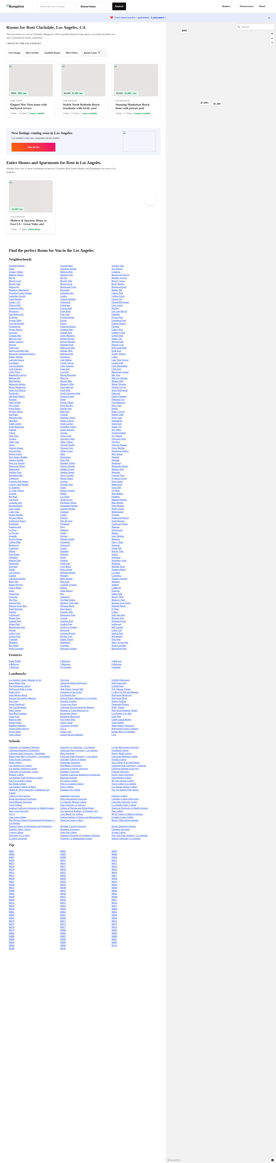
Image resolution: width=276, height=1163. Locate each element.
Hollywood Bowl (119, 698)
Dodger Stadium (118, 701)
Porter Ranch (15, 408)
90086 (11, 936)
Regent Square (66, 478)
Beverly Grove (118, 281)
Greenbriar (65, 542)
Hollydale (13, 566)
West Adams (117, 454)
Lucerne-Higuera (68, 633)
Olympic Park (66, 484)
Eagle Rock (65, 311)
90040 (11, 891)
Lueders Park (66, 624)
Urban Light (65, 732)
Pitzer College (15, 762)
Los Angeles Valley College (123, 805)
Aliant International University (23, 799)
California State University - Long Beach (78, 756)
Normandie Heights (69, 506)
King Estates (117, 481)
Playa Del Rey (66, 405)
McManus (13, 642)
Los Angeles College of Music (22, 787)
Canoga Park (117, 293)
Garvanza (13, 332)
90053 (63, 903)
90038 (63, 888)
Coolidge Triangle (68, 585)
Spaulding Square (68, 427)
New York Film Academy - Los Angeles (129, 835)
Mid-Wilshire (15, 381)
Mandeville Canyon (17, 375)
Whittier (12, 612)
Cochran (64, 481)
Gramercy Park (118, 332)
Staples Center (15, 722)
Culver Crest (14, 633)
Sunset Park (116, 594)
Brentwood (14, 287)
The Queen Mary (68, 719)
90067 (11, 918)
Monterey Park (118, 600)
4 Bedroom (14, 664)
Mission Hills (117, 381)
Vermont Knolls (67, 445)
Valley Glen (14, 442)
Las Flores (65, 496)
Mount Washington (17, 387)
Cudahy (63, 515)
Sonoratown (116, 421)
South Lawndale (118, 645)
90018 (114, 866)
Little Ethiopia (15, 369)
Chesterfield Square (120, 302)
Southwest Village (119, 524)
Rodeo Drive (14, 692)
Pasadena (115, 496)
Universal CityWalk (69, 725)
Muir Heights (117, 503)
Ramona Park (15, 560)
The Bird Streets (67, 600)
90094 (63, 942)
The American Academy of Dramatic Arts (79, 811)
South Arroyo (66, 500)
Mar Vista (115, 375)
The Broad (65, 686)
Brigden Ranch (15, 506)
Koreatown (65, 357)
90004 (11, 854)
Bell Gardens (117, 627)
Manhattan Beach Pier (70, 716)
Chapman (64, 512)
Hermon (12, 345)
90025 (11, 875)
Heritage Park (117, 618)
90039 (114, 888)
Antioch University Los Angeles (125, 838)
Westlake (115, 460)
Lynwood (13, 597)
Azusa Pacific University (20, 759)
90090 (63, 939)
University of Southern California (24, 747)
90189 (11, 948)
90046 (11, 897)
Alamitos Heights (119, 579)
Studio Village (66, 639)
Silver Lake (116, 417)
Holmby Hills (66, 351)
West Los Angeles (17, 463)
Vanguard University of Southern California (80, 835)
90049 (11, 900)
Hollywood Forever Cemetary (124, 728)
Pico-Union (14, 405)
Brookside (64, 290)
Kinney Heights (16, 357)
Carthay (63, 296)
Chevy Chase (117, 542)
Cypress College (16, 832)
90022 (11, 872)
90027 (114, 875)
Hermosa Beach (67, 606)
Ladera (114, 357)
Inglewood (116, 624)
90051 (114, 900)
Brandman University (70, 829)
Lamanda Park (15, 503)
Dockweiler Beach (68, 713)
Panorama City (118, 399)
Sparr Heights (117, 536)
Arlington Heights (68, 269)
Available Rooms (52, 53)
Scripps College (118, 832)
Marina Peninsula (68, 375)
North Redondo (16, 609)
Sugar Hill (116, 487)
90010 (11, 860)
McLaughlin (117, 636)
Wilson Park (14, 624)
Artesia (114, 554)
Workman (115, 563)
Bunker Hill (116, 290)
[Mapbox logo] (174, 1160)
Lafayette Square (16, 360)
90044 (63, 894)
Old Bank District (17, 396)
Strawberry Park (118, 560)
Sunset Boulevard (17, 704)
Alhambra (13, 557)
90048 (114, 897)
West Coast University (19, 811)
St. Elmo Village (16, 490)
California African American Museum (77, 707)
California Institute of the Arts (125, 768)
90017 (63, 866)
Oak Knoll (13, 500)
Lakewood (65, 597)
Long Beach (65, 566)
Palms (63, 399)
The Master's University (71, 765)
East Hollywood (16, 314)
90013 (11, 863)
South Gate (65, 563)
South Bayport (118, 521)
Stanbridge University (70, 796)
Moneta (114, 533)
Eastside (12, 575)
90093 (11, 942)
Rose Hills (64, 411)
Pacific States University (122, 775)
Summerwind (15, 527)
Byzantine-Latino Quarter (20, 293)
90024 (114, 872)
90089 (11, 939)
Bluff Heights (66, 579)
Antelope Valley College (20, 829)
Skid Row (13, 421)
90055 (11, 906)
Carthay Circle (118, 296)
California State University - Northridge (27, 753)
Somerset (115, 545)
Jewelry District (118, 354)
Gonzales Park (66, 621)
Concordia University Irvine (124, 802)
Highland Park (66, 345)
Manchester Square (120, 372)
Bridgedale (14, 524)
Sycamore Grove (119, 478)
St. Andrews (14, 487)
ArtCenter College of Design (73, 759)
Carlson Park (14, 636)
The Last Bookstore (18, 707)
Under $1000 (15, 661)
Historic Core (117, 345)
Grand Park (14, 716)
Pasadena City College (70, 790)
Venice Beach (15, 735)
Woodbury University (70, 771)
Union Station (117, 722)
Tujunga (12, 439)
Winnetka (115, 472)
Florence (115, 326)
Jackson (63, 588)
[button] (269, 6)
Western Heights (16, 460)
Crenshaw (115, 272)
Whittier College (16, 775)
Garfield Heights (67, 509)
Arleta (11, 269)
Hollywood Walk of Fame (20, 689)
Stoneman (115, 557)
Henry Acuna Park (119, 642)
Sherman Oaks (15, 417)
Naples (12, 569)
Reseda (114, 408)
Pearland (64, 554)
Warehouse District (120, 451)
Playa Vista (116, 405)
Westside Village (67, 463)
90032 (63, 881)
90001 (11, 851)
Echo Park (65, 314)
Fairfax (63, 323)
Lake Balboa (66, 360)
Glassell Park (66, 332)
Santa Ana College (68, 832)
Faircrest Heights (16, 323)
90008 (63, 857)
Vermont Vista (66, 448)
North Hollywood (119, 390)
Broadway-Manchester (19, 290)
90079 (11, 930)
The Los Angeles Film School (124, 790)
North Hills (65, 390)
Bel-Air (63, 278)
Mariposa (115, 539)
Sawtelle (64, 414)
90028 (11, 878)
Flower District (16, 329)
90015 (114, 863)
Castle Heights (15, 299)
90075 (114, 924)
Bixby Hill (13, 582)
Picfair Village (66, 402)
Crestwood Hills (16, 308)
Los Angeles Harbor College (124, 787)
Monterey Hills (67, 384)
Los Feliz (64, 372)
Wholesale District (119, 466)
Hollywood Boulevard (121, 695)
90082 (11, 933)
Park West (116, 639)
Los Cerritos (14, 572)
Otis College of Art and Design (125, 762)
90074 (63, 924)
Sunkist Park (117, 633)
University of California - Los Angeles (77, 747)
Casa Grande (14, 509)
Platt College (117, 811)
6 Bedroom (116, 664)
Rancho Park (66, 408)
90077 (63, 927)
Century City (14, 302)
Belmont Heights (67, 572)
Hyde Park (116, 351)
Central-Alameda (68, 299)
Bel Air (12, 278)
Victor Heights (118, 448)
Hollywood (14, 348)
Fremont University (120, 771)
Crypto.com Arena (68, 704)
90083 (63, 933)
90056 (63, 906)
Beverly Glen (66, 281)
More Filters (72, 53)
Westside (64, 575)
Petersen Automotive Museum (22, 698)
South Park (116, 424)
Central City (117, 299)
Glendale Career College (122, 817)
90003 (114, 851)
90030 (114, 878)
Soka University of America (72, 805)
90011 (63, 860)
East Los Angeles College (20, 781)
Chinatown (65, 305)
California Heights (17, 579)
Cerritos (63, 618)
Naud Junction (66, 387)
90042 (114, 891)
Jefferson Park (66, 354)
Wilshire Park (117, 469)
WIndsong (64, 524)
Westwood (116, 463)
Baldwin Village (16, 275)
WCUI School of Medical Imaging (127, 814)
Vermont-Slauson (119, 445)
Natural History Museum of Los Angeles (78, 698)
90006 (114, 854)
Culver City (116, 630)
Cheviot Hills (15, 305)
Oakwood (115, 393)
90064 (11, 915)
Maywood (64, 630)
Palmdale (64, 551)
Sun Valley (116, 430)
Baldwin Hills (66, 272)
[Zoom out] (272, 38)
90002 (63, 851)
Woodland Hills (16, 475)
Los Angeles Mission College (73, 802)
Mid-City (64, 378)
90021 (114, 869)
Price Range (14, 53)
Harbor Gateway (16, 342)
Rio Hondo (14, 645)
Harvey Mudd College (121, 753)
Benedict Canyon (119, 278)
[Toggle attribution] (272, 1160)
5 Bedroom (65, 664)
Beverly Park (15, 284)
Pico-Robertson (118, 402)
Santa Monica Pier (17, 683)
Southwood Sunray (17, 521)
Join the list (33, 147)
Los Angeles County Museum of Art (25, 680)
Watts (62, 454)
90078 (114, 927)
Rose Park (64, 582)
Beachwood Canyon (120, 275)
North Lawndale (16, 648)
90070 (11, 921)
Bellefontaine (117, 512)
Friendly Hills (66, 612)
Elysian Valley (15, 320)
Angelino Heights (17, 266)
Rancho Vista (117, 551)
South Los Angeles (68, 627)
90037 (11, 888)
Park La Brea (15, 402)
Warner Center (15, 454)
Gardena (64, 560)
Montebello (65, 642)
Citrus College (15, 805)
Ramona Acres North (120, 603)
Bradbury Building (17, 725)
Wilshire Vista (15, 472)
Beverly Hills (117, 597)
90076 (11, 927)
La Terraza (14, 533)
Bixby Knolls (66, 569)
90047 (63, 897)
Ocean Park (14, 594)
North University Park (70, 393)
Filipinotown (14, 326)
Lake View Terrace (120, 360)
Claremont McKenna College (124, 756)
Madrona (115, 527)
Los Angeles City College (20, 765)
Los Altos (115, 572)
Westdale (115, 457)
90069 (114, 918)
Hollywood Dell (67, 348)
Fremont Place (118, 475)
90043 (11, 894)
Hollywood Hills (118, 348)
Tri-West (115, 490)
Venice (12, 445)
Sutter (11, 591)
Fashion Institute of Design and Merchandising (81, 817)
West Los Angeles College (72, 784)
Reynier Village (16, 411)
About (262, 6)
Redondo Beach (118, 606)
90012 (114, 860)
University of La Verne (19, 835)
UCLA (63, 728)
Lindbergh (116, 588)
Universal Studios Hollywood (73, 683)
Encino (63, 320)
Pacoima (12, 399)
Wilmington (14, 469)
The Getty (64, 680)
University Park (118, 439)
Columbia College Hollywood (124, 799)
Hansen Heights (67, 339)
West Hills (64, 460)
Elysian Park (117, 317)
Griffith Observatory (120, 680)
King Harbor (66, 609)
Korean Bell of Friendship (123, 732)
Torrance (115, 515)
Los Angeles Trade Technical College (25, 778)
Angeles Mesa (66, 266)
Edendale (115, 314)
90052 (11, 903)
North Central (117, 509)
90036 (114, 885)
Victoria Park (15, 451)
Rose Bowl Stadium (18, 713)
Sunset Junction (67, 430)
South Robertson (16, 427)
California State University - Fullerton (128, 765)
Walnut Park (14, 618)
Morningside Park (17, 627)
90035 (63, 885)
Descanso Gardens (68, 701)
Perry (62, 527)
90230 (63, 948)
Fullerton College (119, 796)
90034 (11, 885)
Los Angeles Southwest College (23, 768)
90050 (63, 900)
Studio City (116, 427)
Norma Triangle (67, 490)
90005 (63, 854)
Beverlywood (66, 284)
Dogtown (115, 591)
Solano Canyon (67, 421)
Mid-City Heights (119, 378)
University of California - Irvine (23, 771)
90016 (11, 866)
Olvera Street (15, 732)
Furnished (115, 667)
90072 (114, 921)
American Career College (71, 820)
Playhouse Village (68, 503)
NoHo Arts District (17, 390)
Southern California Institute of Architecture (80, 775)
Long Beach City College (71, 814)
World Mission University (20, 802)
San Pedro (13, 414)
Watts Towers (15, 710)
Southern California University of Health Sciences (31, 808)
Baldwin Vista (66, 275)
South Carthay (66, 424)
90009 (114, 857)
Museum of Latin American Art (74, 710)
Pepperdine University (70, 762)
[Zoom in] (272, 33)
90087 (63, 936)
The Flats (13, 600)
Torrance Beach (16, 518)
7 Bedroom (14, 667)
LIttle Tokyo (14, 372)
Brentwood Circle (68, 287)
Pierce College (66, 787)
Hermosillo (14, 563)
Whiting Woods (67, 539)
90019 (11, 869)
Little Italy (65, 369)
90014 (63, 863)
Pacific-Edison (15, 539)
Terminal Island (118, 433)
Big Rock (13, 496)
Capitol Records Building (71, 735)
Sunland (12, 430)
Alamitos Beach (118, 569)
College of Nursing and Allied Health (77, 808)
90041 (63, 891)
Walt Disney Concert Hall (71, 689)
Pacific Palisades (118, 396)
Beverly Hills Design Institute (124, 820)
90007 (11, 857)
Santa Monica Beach (18, 695)
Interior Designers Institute (123, 826)
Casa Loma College (17, 817)
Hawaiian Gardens (68, 648)
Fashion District (118, 323)
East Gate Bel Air (119, 311)
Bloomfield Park (118, 648)
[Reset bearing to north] (272, 43)
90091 (114, 939)
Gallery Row (117, 329)
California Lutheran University (74, 768)
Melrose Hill (14, 378)
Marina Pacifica (16, 585)
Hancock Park (15, 339)
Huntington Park (67, 615)
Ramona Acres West (18, 606)
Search (119, 6)
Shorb (63, 557)
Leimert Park (117, 363)
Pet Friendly (65, 667)
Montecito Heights (17, 384)
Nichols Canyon (118, 387)
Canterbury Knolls (17, 296)
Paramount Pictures (120, 704)
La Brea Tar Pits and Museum (124, 692)
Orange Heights (16, 515)
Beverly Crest (15, 281)
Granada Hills (15, 335)
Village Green (66, 451)
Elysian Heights (67, 317)
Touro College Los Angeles (123, 784)
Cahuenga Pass (66, 293)
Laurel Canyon (67, 363)
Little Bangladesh (119, 366)
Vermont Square (16, 448)
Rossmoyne (14, 545)
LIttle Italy (116, 369)
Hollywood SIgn (118, 683)
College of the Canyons (19, 796)
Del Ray (115, 308)
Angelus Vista (117, 266)
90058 (11, 909)
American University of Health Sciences (129, 808)
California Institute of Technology (24, 750)
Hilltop (12, 551)
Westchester (65, 457)
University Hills (67, 439)
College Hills (15, 542)
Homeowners (247, 6)
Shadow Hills (117, 414)
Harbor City (116, 339)
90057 (114, 906)
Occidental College (120, 750)
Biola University (67, 753)
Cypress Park (66, 308)
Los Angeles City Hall (121, 713)
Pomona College (118, 759)
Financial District (68, 326)
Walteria (64, 518)
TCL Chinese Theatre (121, 689)
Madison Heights (119, 500)
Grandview (14, 548)
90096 (11, 945)
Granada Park (15, 621)
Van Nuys (115, 442)
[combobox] (56, 6)
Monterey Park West (69, 603)
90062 (63, 912)
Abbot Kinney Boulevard (122, 725)
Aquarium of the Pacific (71, 692)
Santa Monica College (121, 778)
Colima (114, 612)
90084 (114, 933)
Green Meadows (67, 335)
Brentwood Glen (118, 287)
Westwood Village (17, 466)
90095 (114, 942)
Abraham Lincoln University (73, 826)
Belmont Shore (118, 566)
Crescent (12, 493)
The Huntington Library (20, 686)
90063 (114, 912)
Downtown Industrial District (22, 354)
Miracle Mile (66, 381)
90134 (114, 945)
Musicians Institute (68, 778)
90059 (63, 909)
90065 (63, 915)
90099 (63, 945)
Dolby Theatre (118, 707)
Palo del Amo (66, 521)
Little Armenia (66, 366)
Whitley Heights (67, 466)
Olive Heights (117, 506)
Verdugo (64, 536)
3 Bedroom (116, 661)
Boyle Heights (117, 284)
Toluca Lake (65, 436)
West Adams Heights (18, 457)
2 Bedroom (65, 661)
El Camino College (68, 781)
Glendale (13, 536)
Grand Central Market (121, 719)
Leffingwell (14, 615)
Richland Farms (118, 621)
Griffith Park (117, 335)
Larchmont (14, 363)
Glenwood (64, 545)
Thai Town (14, 436)
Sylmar (12, 433)
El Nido (115, 609)
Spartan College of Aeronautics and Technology (30, 826)
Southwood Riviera (120, 518)
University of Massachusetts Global (76, 838)
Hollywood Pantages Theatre (124, 710)
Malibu (63, 493)
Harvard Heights (67, 342)
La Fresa (13, 530)
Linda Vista (14, 512)
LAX (113, 735)
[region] (201, 73)
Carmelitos (116, 575)
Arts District (117, 269)
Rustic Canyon (118, 411)
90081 (114, 930)
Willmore (115, 582)
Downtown (14, 311)
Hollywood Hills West (19, 351)
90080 (63, 930)
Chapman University (120, 829)
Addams (115, 585)
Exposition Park (118, 320)
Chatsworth (65, 302)
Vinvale (12, 630)
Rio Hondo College (17, 784)
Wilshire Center (67, 469)
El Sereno (13, 317)
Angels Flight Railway (19, 728)
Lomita (63, 548)
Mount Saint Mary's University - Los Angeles (29, 756)
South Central (15, 424)
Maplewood (116, 484)
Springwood (117, 530)
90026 (63, 875)
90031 (11, 881)
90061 (11, 912)
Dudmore (64, 530)
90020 (63, 869)
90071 (63, 921)
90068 (63, 918)
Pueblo (63, 533)
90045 (114, 894)
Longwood (14, 478)
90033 (114, 881)
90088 (114, 936)
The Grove (14, 701)
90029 (63, 878)
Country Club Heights (19, 484)
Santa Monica (66, 591)
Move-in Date (32, 53)
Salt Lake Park (118, 615)
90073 (11, 924)
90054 (114, 903)
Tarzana (63, 433)
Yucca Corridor (67, 475)
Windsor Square (67, 472)
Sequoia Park (15, 603)
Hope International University (73, 799)
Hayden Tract (66, 636)
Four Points (14, 554)
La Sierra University (18, 838)
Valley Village (66, 442)
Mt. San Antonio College (122, 781)
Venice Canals (66, 722)
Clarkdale (13, 639)
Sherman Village (67, 417)
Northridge (14, 393)
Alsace (63, 487)
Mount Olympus (118, 384)
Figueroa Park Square (18, 481)
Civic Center (117, 305)
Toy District (116, 436)
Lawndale (64, 645)
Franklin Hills (66, 329)
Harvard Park (117, 342)
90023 (63, 872)
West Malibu (117, 493)
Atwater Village (16, 272)
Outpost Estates (67, 396)
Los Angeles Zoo (68, 695)
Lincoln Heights (16, 366)
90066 (114, 915)
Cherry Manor (15, 588)
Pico (62, 594)
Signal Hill (116, 548)
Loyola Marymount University (125, 747)
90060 (114, 909)
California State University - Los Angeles (79, 750)
